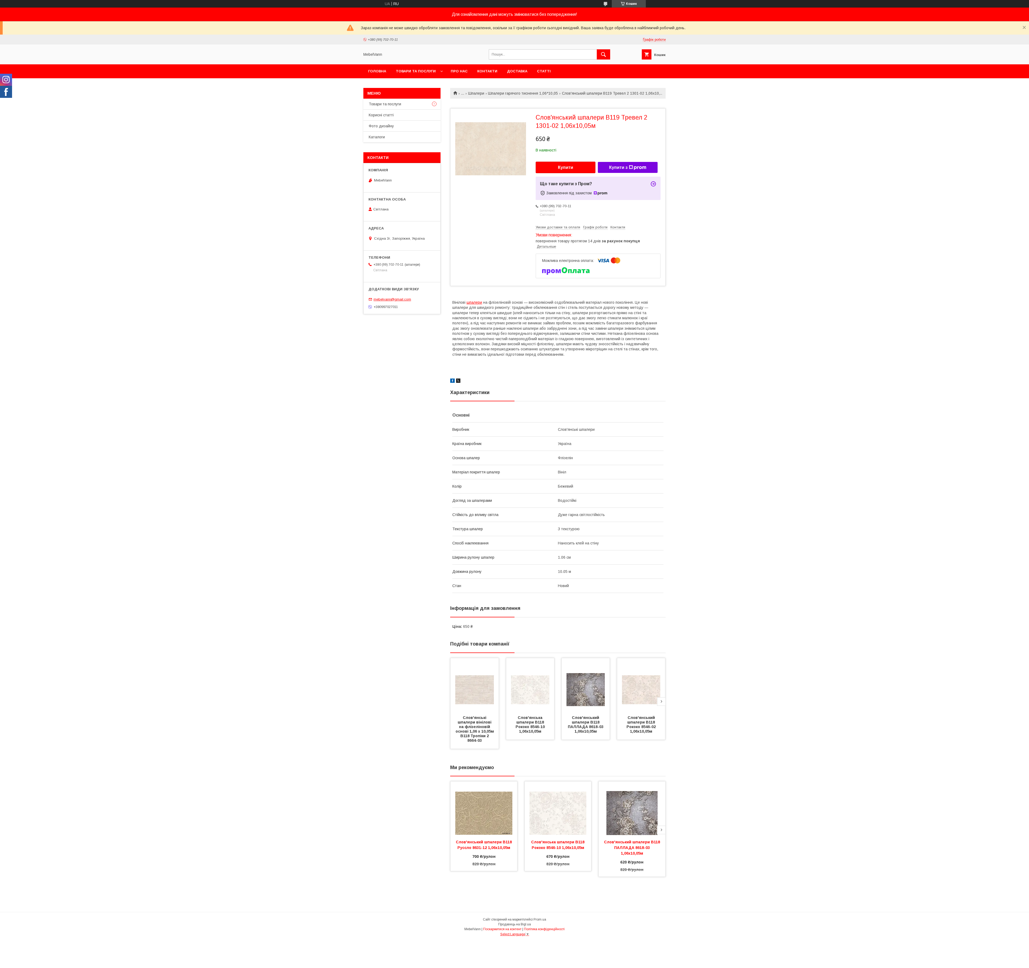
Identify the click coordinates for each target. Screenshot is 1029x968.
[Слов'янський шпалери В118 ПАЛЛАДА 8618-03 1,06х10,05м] (586, 685)
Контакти (487, 71)
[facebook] (452, 381)
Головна (377, 71)
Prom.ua (540, 919)
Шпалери (476, 93)
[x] (458, 381)
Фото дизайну (381, 126)
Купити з (618, 167)
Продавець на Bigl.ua (514, 924)
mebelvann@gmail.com (392, 299)
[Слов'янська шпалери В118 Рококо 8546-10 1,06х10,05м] (530, 685)
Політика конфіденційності (544, 929)
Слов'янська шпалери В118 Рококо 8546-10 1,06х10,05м (531, 724)
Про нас (459, 71)
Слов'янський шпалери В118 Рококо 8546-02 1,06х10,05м (642, 724)
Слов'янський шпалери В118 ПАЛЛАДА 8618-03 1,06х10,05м (586, 724)
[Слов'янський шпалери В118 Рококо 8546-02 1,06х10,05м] (641, 685)
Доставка (517, 71)
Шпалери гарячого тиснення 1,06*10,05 (523, 93)
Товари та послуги (416, 71)
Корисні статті (381, 115)
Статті (544, 71)
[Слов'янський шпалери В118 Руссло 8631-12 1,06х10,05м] (483, 808)
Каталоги (377, 137)
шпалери (474, 302)
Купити (565, 167)
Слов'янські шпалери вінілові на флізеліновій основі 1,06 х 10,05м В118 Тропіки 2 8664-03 (475, 729)
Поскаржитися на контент (502, 929)
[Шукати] (603, 54)
